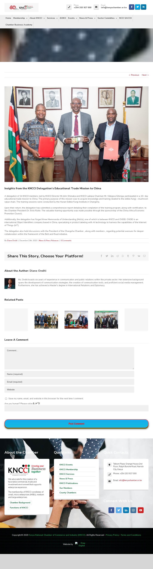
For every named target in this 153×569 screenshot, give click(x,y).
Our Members (65, 488)
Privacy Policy (112, 535)
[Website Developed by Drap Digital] (82, 544)
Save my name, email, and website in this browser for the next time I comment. (46, 398)
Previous (135, 75)
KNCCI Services (66, 474)
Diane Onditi (12, 240)
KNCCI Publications (68, 483)
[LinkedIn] (126, 510)
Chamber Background (20, 502)
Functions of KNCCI (19, 507)
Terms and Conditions (131, 535)
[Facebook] (111, 510)
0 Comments (66, 240)
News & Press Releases (49, 240)
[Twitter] (119, 510)
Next (144, 75)
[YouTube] (141, 510)
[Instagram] (133, 510)
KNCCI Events (66, 464)
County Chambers (67, 492)
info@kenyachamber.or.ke (130, 480)
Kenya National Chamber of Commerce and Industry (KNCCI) (57, 535)
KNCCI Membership (68, 469)
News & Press (66, 478)
